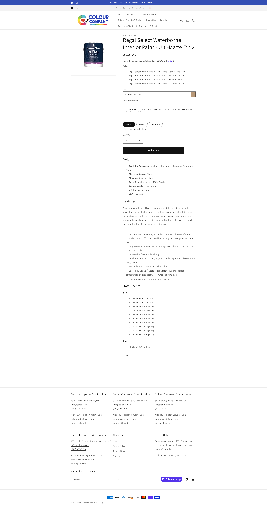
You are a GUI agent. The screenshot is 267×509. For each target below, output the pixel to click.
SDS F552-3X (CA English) (141, 310)
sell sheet (142, 279)
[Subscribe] (118, 479)
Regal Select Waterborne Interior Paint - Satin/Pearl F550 (157, 75)
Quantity (126, 135)
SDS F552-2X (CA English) (141, 306)
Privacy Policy (119, 446)
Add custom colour (132, 101)
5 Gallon (156, 124)
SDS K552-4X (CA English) (141, 334)
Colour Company (83, 503)
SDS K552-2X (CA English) (141, 326)
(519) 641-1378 (120, 408)
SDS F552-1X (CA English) (141, 302)
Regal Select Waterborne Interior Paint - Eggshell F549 (155, 79)
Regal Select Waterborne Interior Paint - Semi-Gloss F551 (157, 71)
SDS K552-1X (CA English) (141, 322)
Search (116, 441)
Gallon (129, 124)
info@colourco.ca (80, 404)
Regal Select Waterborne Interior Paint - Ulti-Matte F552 (156, 83)
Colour (125, 89)
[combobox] (159, 94)
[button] (128, 14)
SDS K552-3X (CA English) (141, 330)
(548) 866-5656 (78, 449)
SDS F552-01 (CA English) (141, 298)
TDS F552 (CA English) (140, 346)
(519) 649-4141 (162, 408)
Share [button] (128, 355)
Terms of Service (120, 451)
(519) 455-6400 (78, 408)
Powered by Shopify (96, 503)
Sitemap (116, 456)
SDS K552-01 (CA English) (141, 318)
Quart (142, 124)
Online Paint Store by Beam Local (171, 455)
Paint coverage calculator (135, 129)
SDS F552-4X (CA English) (141, 314)
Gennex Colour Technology (153, 270)
